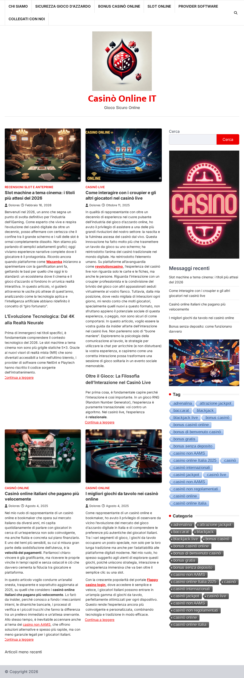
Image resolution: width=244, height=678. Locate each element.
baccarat (181, 410)
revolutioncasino (109, 266)
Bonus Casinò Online (119, 6)
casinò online (185, 496)
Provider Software (198, 6)
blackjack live (185, 417)
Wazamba (54, 262)
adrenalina (182, 403)
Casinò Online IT (122, 99)
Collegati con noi (27, 19)
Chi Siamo (18, 6)
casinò (230, 460)
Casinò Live (95, 187)
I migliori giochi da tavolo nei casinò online (201, 318)
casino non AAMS (37, 624)
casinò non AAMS (189, 482)
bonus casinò (217, 417)
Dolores (14, 205)
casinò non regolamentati (195, 489)
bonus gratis (184, 439)
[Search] (235, 12)
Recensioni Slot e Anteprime (29, 187)
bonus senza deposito (192, 446)
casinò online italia (189, 503)
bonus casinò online (191, 425)
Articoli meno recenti (23, 651)
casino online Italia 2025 (194, 460)
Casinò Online (17, 488)
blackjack (205, 410)
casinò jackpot (186, 474)
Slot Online (159, 6)
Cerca (174, 131)
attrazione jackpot (215, 403)
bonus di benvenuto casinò (197, 432)
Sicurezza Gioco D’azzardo (63, 6)
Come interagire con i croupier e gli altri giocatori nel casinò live (121, 195)
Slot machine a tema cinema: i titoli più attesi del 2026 (40, 195)
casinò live (216, 474)
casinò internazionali (191, 467)
